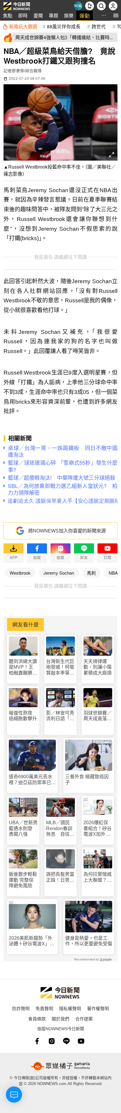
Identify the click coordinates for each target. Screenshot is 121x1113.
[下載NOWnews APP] (89, 5)
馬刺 (91, 573)
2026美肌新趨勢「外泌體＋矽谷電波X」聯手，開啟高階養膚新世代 (32, 941)
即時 (23, 15)
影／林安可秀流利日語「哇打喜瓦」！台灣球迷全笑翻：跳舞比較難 (60, 715)
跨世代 (99, 26)
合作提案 (84, 1018)
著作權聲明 (98, 1008)
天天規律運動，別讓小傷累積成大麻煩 (97, 667)
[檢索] (101, 5)
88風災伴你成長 (63, 26)
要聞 (38, 15)
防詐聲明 (21, 1008)
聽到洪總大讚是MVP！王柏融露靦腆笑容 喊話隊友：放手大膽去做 (23, 667)
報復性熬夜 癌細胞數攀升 (23, 715)
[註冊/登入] (113, 5)
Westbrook (20, 573)
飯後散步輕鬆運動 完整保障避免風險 (23, 880)
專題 (53, 15)
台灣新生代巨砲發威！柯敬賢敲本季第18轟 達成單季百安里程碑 (60, 667)
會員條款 (37, 1018)
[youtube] (81, 1041)
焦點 (7, 15)
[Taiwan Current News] (77, 5)
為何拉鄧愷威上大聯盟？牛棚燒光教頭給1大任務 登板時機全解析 (97, 877)
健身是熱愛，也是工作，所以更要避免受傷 (88, 941)
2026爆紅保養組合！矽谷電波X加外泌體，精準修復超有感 (97, 828)
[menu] (116, 15)
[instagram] (52, 1041)
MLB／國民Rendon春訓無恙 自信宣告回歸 (60, 828)
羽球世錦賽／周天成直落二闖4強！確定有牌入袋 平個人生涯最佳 (97, 715)
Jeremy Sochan (58, 573)
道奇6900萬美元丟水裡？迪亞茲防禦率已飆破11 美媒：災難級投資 (32, 779)
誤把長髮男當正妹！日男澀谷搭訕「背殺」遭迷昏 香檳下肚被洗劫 (60, 877)
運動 (84, 15)
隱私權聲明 (70, 1008)
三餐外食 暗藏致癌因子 (87, 779)
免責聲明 (44, 1008)
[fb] (37, 1041)
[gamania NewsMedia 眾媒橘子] (60, 1066)
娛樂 (68, 15)
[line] (66, 1041)
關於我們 (60, 1018)
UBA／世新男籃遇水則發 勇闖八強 (23, 828)
